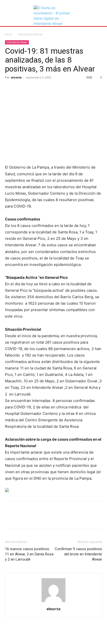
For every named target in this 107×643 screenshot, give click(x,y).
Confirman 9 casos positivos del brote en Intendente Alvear (78, 554)
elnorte (16, 77)
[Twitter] (21, 89)
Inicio (8, 34)
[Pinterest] (33, 89)
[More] (56, 89)
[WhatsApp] (44, 89)
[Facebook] (10, 89)
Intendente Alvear (30, 34)
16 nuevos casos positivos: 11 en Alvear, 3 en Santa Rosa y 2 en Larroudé (29, 554)
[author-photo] (53, 602)
